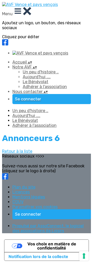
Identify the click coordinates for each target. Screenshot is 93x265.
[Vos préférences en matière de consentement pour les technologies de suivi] (84, 256)
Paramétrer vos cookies (35, 206)
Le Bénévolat (35, 81)
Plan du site (23, 187)
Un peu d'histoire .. (41, 71)
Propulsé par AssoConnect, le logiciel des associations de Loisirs (48, 228)
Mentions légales (28, 196)
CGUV (18, 201)
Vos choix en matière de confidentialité (51, 246)
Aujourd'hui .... (37, 76)
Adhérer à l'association (45, 86)
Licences (21, 192)
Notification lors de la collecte (38, 256)
